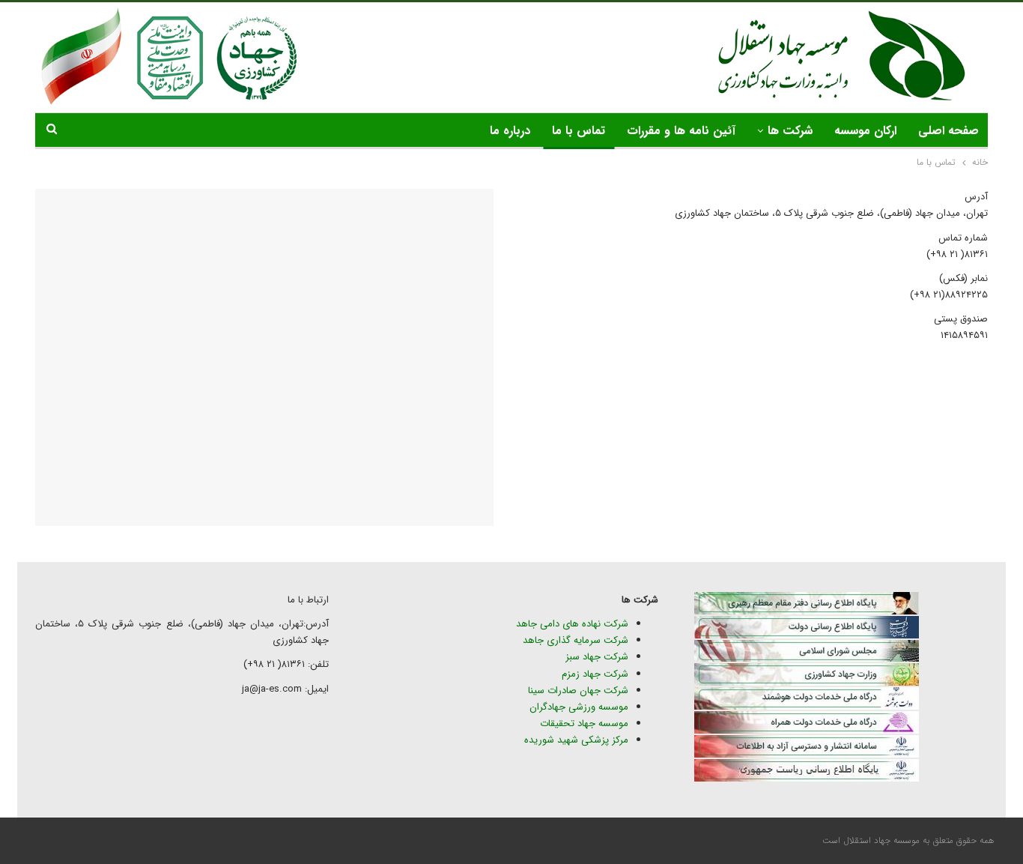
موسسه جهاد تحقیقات (584, 723)
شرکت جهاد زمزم (595, 674)
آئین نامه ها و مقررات (681, 130)
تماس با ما (578, 130)
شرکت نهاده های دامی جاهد (572, 624)
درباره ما (510, 130)
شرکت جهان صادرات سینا (578, 690)
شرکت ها (790, 130)
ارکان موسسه (865, 130)
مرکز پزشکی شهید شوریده (574, 740)
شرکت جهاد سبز (596, 657)
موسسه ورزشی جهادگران (578, 707)
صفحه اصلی (948, 130)
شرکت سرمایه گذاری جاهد (575, 640)
